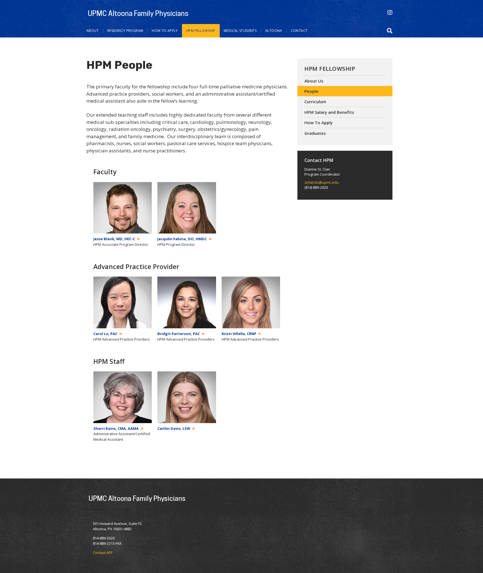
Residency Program (125, 30)
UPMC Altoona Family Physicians (138, 13)
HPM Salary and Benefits (329, 112)
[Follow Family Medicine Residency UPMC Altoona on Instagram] (389, 12)
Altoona (273, 30)
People (311, 91)
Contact (299, 30)
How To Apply (165, 30)
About (92, 30)
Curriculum (315, 101)
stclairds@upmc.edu (321, 182)
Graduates (315, 133)
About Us (313, 81)
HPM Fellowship (200, 30)
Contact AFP (103, 552)
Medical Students (240, 30)
